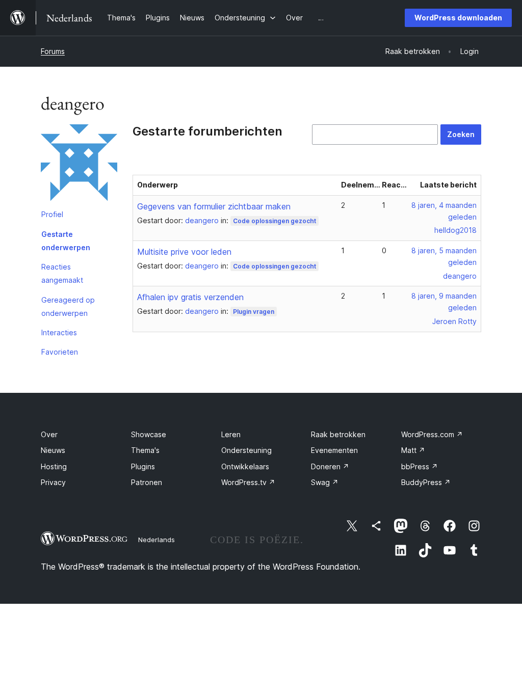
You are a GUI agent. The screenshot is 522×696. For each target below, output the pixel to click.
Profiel (52, 214)
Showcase (148, 434)
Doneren (330, 466)
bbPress (419, 466)
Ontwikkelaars (245, 466)
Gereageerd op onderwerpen (68, 306)
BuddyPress (426, 482)
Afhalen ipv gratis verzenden (190, 297)
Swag (324, 482)
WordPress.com (432, 434)
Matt (413, 450)
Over (49, 434)
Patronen (146, 482)
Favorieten (59, 351)
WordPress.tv (248, 482)
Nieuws (53, 450)
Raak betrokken (338, 434)
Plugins (143, 466)
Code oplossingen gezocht (274, 221)
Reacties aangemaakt (62, 273)
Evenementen (334, 450)
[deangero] (79, 164)
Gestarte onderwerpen (65, 241)
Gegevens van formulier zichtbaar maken (214, 206)
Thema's (145, 450)
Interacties (59, 332)
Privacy (53, 482)
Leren (231, 434)
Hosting (54, 466)
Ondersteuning (246, 450)
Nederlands (156, 540)
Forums (53, 51)
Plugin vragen (253, 311)
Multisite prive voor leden (184, 252)
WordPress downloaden (458, 17)
